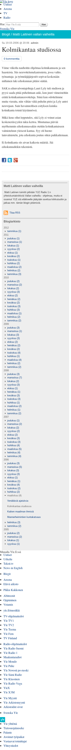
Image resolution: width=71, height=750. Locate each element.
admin (34, 42)
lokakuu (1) (13, 245)
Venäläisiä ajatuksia (17, 500)
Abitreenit (9, 596)
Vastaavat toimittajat (15, 741)
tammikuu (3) (14, 274)
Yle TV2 (8, 625)
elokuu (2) (12, 295)
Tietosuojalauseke (13, 728)
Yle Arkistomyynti (14, 702)
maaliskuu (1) (14, 313)
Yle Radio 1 (10, 653)
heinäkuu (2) (13, 299)
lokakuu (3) (13, 334)
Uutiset (7, 4)
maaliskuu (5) (14, 449)
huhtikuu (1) (13, 356)
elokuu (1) (12, 252)
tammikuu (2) (14, 320)
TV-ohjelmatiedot (13, 616)
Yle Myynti (10, 698)
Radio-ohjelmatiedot (15, 644)
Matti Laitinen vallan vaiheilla (33, 34)
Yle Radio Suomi (13, 648)
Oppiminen (9, 600)
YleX (6, 688)
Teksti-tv (8, 563)
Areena (7, 9)
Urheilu (7, 559)
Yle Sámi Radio (12, 675)
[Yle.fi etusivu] (2, 721)
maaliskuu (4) (14, 359)
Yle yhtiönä (10, 724)
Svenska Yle (7, 29)
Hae (2, 24)
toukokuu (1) (13, 259)
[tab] (35, 231)
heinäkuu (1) (13, 391)
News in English (13, 568)
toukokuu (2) (13, 488)
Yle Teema (9, 629)
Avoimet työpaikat (13, 737)
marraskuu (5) (14, 467)
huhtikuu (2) (13, 263)
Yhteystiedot (10, 745)
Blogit (6, 34)
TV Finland (10, 638)
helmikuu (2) (13, 270)
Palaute (7, 732)
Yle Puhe (8, 666)
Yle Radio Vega (12, 683)
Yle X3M (9, 692)
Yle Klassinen (11, 679)
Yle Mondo (10, 661)
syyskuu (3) (13, 291)
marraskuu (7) (14, 377)
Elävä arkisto (10, 584)
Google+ (15, 160)
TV (5, 13)
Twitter (10, 160)
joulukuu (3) (13, 327)
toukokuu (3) (13, 306)
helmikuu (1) (13, 409)
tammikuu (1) (14, 231)
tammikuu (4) (14, 456)
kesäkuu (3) (13, 395)
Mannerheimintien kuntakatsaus (24, 517)
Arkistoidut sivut (13, 707)
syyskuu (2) (13, 249)
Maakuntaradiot (12, 657)
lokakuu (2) (13, 288)
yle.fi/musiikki (11, 610)
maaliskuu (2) (14, 267)
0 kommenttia (11, 58)
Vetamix (8, 604)
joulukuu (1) (13, 238)
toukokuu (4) (13, 352)
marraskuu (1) (14, 242)
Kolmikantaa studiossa (19, 506)
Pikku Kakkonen (13, 590)
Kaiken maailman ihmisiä (20, 511)
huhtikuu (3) (13, 309)
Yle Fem (8, 634)
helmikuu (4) (13, 452)
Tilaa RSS (14, 212)
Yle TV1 (8, 620)
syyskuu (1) (13, 544)
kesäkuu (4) (13, 484)
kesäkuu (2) (13, 256)
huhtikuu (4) (13, 445)
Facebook (4, 160)
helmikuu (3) (13, 522)
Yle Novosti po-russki (15, 670)
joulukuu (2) (13, 281)
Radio (6, 17)
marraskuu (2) (14, 284)
